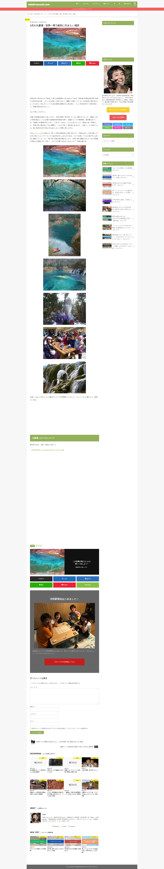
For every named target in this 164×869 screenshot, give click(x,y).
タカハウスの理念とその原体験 (122, 169)
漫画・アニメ (106, 3)
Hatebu (117, 124)
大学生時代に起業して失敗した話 (122, 201)
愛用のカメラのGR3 (37, 133)
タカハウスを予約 (118, 117)
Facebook (72, 826)
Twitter (64, 826)
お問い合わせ (127, 3)
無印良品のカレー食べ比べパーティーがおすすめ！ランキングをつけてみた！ (122, 237)
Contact (128, 127)
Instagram (118, 127)
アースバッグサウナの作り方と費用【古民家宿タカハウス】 (122, 228)
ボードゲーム (96, 3)
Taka (44, 814)
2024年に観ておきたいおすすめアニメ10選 (122, 176)
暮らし (78, 3)
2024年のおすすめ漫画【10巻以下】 (121, 184)
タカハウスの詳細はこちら (64, 662)
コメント (33, 687)
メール (33, 714)
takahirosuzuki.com (39, 4)
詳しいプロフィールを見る (118, 109)
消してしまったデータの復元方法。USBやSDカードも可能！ (122, 192)
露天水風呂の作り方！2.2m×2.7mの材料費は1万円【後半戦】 (121, 218)
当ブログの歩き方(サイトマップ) (83, 9)
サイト (32, 721)
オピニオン (86, 3)
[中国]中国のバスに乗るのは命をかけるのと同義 (48, 450)
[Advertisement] (64, 81)
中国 (33, 546)
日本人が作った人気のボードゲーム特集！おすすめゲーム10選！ (122, 246)
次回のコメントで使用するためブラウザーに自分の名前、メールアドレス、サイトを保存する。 (60, 728)
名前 (32, 706)
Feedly (107, 127)
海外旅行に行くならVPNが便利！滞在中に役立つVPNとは (122, 209)
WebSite (56, 826)
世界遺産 (39, 546)
